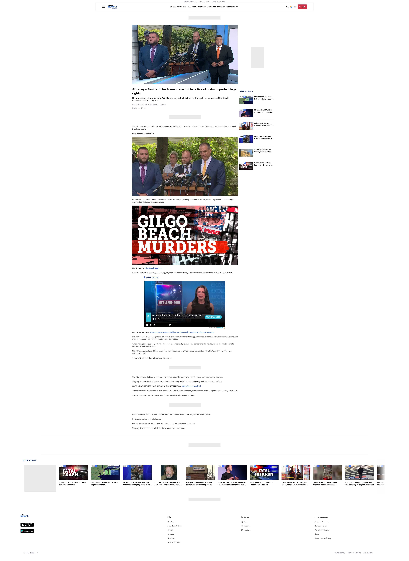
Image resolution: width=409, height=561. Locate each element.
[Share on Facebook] (139, 108)
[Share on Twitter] (142, 108)
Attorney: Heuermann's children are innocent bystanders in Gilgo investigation (182, 332)
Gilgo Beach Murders (153, 268)
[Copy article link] (145, 108)
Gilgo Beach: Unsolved (191, 386)
